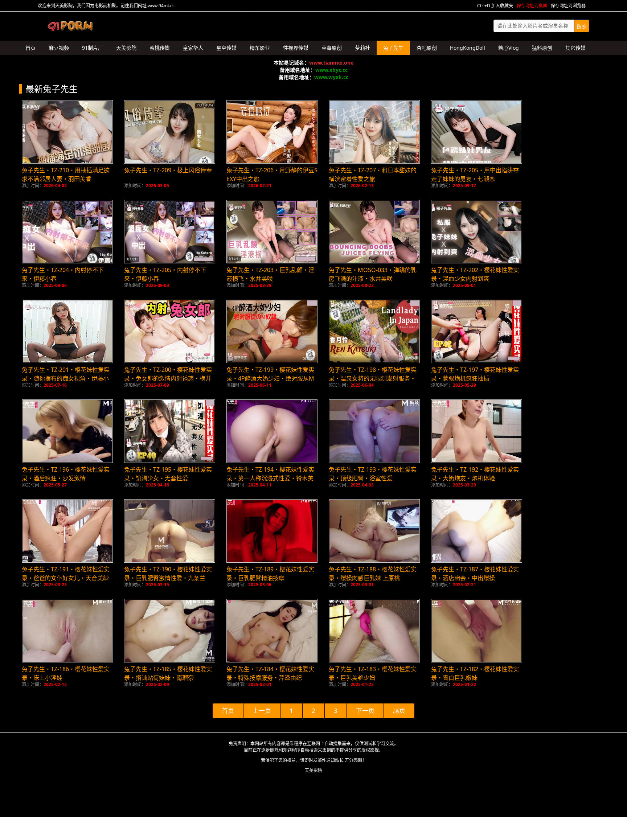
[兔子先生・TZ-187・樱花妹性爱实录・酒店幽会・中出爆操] (476, 531)
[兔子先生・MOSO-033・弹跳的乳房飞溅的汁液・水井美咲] (374, 231)
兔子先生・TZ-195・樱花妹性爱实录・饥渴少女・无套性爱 (168, 473)
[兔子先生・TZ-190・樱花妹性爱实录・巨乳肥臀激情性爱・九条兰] (169, 531)
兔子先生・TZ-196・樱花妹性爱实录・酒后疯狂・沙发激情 (66, 473)
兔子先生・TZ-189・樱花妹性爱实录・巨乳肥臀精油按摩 (270, 573)
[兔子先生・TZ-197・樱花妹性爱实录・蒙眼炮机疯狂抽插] (476, 331)
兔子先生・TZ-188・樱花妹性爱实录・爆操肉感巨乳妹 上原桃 (373, 573)
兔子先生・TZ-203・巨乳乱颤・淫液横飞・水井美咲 (270, 274)
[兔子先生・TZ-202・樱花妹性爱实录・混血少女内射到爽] (476, 231)
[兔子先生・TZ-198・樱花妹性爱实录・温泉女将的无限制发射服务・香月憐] (374, 331)
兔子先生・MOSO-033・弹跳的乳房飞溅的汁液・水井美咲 (373, 274)
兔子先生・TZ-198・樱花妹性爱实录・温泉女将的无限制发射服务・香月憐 (373, 378)
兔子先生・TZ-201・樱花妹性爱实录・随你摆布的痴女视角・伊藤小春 (66, 378)
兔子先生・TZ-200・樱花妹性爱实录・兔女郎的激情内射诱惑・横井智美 (168, 378)
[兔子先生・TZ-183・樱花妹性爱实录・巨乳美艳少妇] (374, 630)
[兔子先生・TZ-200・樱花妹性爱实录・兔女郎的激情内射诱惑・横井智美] (169, 331)
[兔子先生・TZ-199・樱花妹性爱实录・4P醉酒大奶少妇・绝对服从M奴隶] (271, 331)
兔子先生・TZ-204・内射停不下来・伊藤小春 (63, 274)
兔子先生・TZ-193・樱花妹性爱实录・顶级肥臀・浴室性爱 (373, 473)
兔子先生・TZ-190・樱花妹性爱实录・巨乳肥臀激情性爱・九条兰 (168, 573)
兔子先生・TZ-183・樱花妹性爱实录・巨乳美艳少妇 (373, 673)
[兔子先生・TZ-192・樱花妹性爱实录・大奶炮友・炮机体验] (476, 431)
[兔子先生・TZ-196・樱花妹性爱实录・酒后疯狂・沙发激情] (67, 431)
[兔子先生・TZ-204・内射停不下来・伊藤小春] (67, 231)
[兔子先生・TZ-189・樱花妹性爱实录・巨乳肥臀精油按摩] (271, 531)
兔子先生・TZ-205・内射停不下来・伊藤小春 (165, 274)
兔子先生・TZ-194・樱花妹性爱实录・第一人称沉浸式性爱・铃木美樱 (270, 478)
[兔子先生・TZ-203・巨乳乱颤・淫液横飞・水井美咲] (271, 231)
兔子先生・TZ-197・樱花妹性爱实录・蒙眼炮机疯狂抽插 (475, 374)
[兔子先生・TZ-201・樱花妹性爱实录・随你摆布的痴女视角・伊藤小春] (67, 331)
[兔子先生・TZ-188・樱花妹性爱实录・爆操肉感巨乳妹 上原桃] (374, 531)
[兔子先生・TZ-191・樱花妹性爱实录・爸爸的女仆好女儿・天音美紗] (67, 531)
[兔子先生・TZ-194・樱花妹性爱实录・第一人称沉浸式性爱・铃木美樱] (271, 431)
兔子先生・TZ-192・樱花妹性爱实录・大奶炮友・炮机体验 (475, 473)
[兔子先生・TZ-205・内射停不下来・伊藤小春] (169, 231)
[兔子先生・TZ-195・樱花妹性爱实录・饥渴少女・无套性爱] (169, 431)
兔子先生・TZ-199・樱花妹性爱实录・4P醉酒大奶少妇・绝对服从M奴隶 (270, 378)
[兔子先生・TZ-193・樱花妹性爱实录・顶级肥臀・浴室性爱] (374, 431)
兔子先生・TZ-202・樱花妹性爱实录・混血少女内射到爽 (475, 274)
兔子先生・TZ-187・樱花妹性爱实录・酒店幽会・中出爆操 (475, 573)
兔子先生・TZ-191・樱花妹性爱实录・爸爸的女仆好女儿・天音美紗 (66, 573)
